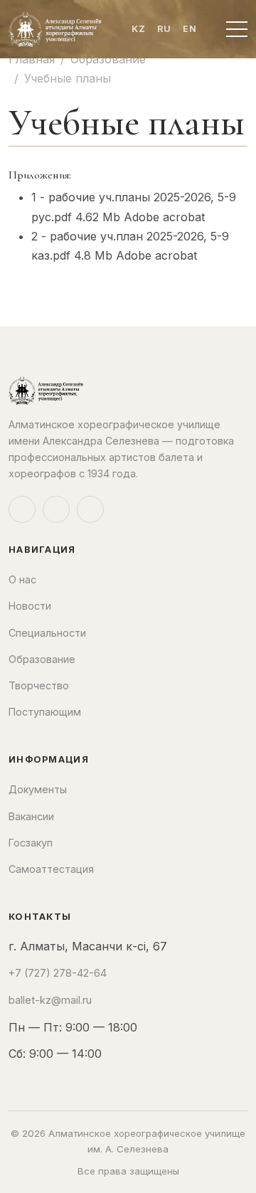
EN (190, 28)
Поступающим (45, 712)
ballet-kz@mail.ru (50, 1000)
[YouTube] (90, 509)
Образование (108, 59)
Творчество (39, 685)
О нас (22, 579)
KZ (139, 28)
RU (164, 28)
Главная (32, 59)
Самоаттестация (51, 869)
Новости (30, 606)
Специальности (47, 633)
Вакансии (31, 816)
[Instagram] (22, 509)
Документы (38, 789)
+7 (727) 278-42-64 (58, 973)
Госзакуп (31, 843)
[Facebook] (56, 509)
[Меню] (236, 29)
